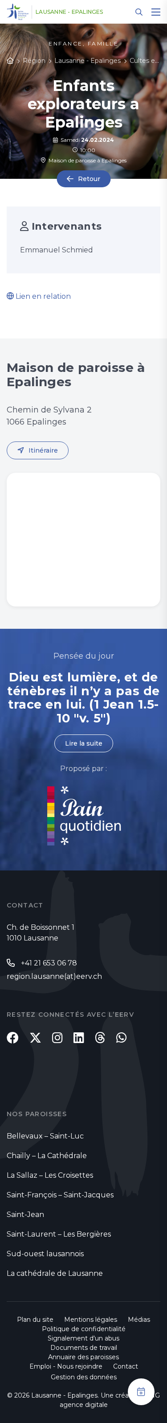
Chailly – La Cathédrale (47, 1155)
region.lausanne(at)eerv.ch (54, 976)
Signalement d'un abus (83, 1338)
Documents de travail (83, 1348)
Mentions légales (90, 1320)
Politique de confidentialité (84, 1329)
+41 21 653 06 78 (49, 963)
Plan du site (35, 1320)
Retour (89, 179)
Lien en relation (42, 296)
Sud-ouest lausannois (45, 1254)
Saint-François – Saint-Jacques (60, 1195)
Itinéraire (43, 450)
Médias (139, 1320)
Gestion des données (84, 1377)
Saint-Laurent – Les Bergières (59, 1234)
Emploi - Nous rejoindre (65, 1366)
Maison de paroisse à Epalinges (86, 160)
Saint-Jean (25, 1214)
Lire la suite (83, 743)
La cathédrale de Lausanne (55, 1273)
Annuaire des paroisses (83, 1357)
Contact (125, 1366)
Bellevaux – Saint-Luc (45, 1136)
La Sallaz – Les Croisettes (50, 1175)
